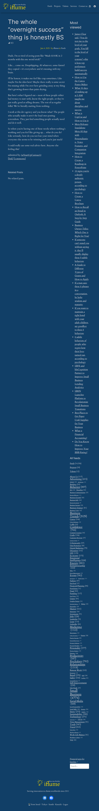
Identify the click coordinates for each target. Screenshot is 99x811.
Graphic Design (76, 601)
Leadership (75, 619)
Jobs (74, 616)
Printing (74, 653)
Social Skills (75, 709)
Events (76, 575)
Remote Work (78, 670)
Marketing (76, 628)
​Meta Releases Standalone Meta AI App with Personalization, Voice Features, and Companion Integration (81, 139)
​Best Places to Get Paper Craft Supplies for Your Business (81, 420)
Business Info (76, 500)
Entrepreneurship (77, 567)
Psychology (79, 661)
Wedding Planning (75, 732)
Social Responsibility (76, 707)
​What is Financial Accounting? (81, 434)
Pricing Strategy (75, 651)
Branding (81, 490)
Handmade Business (75, 604)
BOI (72, 490)
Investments (76, 614)
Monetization (74, 633)
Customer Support (74, 540)
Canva (75, 519)
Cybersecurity (77, 543)
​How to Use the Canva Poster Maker (81, 81)
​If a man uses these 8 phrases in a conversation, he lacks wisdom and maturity (82, 293)
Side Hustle (75, 688)
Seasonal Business (75, 681)
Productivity (76, 657)
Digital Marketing (78, 548)
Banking (75, 484)
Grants (74, 599)
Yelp (73, 740)
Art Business (82, 482)
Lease (74, 622)
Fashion (75, 581)
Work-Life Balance (79, 735)
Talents (73, 471)
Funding (76, 594)
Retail (75, 675)
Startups (84, 709)
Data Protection (77, 545)
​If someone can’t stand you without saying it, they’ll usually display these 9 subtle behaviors (82, 250)
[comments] (20, 158)
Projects (73, 467)
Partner (84, 635)
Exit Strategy (73, 578)
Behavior (78, 487)
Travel (75, 727)
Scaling (84, 678)
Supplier (84, 712)
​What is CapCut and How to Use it (81, 117)
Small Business (75, 694)
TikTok (81, 719)
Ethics (72, 570)
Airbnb (73, 482)
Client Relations (75, 522)
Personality (78, 648)
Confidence (76, 528)
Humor (75, 609)
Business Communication (79, 492)
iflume (18, 7)
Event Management (76, 573)
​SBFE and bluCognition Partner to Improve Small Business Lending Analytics (82, 376)
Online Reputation (75, 635)
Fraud (74, 591)
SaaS (84, 675)
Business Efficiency (75, 495)
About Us (76, 477)
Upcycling (74, 730)
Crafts (74, 535)
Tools (75, 724)
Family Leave (82, 578)
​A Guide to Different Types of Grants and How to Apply (82, 272)
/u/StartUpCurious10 (31, 155)
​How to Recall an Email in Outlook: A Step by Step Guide (82, 214)
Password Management (75, 640)
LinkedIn (75, 624)
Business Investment (75, 503)
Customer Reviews (78, 538)
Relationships (77, 666)
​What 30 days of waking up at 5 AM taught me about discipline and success (81, 99)
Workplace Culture (76, 737)
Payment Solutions (76, 643)
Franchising (75, 588)
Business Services (76, 505)
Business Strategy (78, 508)
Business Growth (77, 498)
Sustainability (79, 714)
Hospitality (74, 606)
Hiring (84, 604)
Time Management (79, 722)
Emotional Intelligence (78, 559)
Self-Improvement (78, 684)
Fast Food (74, 583)
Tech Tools (73, 719)
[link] (89, 6)
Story (75, 712)
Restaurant (74, 673)
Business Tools (76, 510)
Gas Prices (74, 596)
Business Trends (78, 515)
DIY (74, 553)
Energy (77, 563)
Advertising (78, 479)
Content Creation (77, 533)
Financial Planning (79, 586)
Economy (76, 556)
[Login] (94, 6)
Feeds (63, 48)
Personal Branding (76, 645)
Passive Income (75, 638)
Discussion (76, 551)
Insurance (74, 611)
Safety (75, 678)
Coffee (74, 525)
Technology (78, 717)
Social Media (76, 702)
